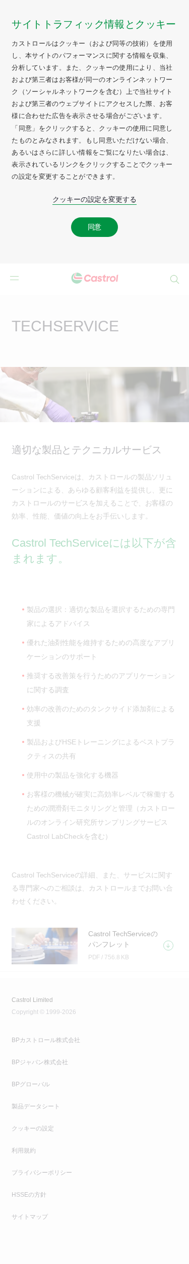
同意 (95, 227)
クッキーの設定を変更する (94, 199)
